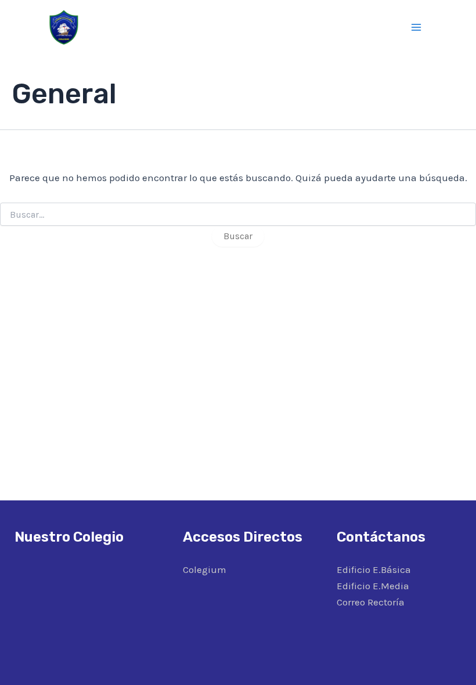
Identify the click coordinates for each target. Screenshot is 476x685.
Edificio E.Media (373, 586)
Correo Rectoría (371, 602)
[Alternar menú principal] (416, 27)
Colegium (204, 569)
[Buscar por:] (238, 215)
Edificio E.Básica (374, 569)
